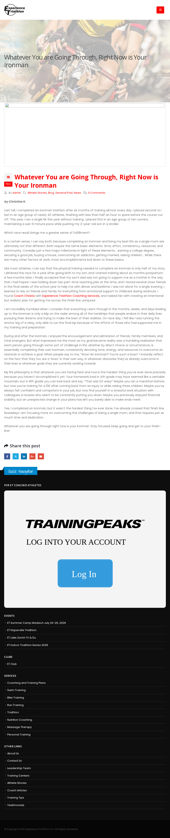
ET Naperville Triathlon (21, 630)
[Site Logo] (14, 10)
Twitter (16, 456)
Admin (16, 193)
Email (41, 456)
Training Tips (15, 797)
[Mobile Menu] (160, 9)
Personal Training (18, 734)
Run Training (15, 705)
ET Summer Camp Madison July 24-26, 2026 (36, 623)
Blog (51, 193)
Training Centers (18, 775)
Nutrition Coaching (19, 720)
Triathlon (13, 712)
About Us (13, 753)
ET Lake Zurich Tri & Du (21, 637)
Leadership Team (19, 768)
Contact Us (14, 760)
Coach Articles (17, 790)
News (77, 193)
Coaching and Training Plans (26, 683)
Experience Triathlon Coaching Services (71, 296)
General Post (64, 193)
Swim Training (16, 690)
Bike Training (15, 697)
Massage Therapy (19, 727)
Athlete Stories (37, 193)
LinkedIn (24, 456)
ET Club (12, 664)
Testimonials (15, 805)
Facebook (7, 456)
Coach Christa (24, 296)
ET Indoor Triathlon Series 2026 (27, 645)
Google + (32, 456)
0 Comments (96, 193)
